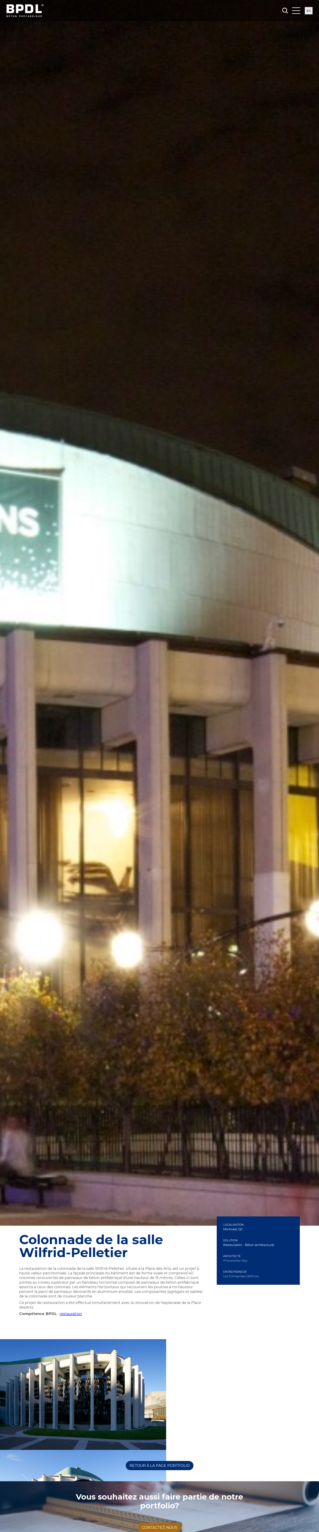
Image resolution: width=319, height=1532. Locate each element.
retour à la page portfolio (159, 1465)
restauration (71, 1313)
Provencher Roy (235, 1260)
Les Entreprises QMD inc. (241, 1276)
